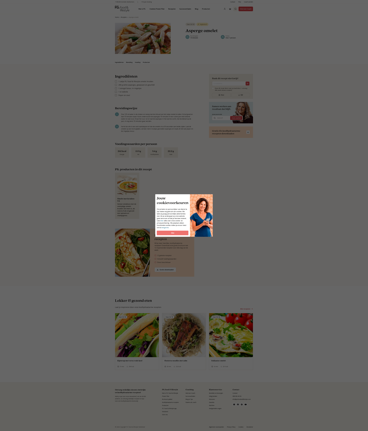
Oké (172, 233)
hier (162, 221)
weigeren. (165, 228)
